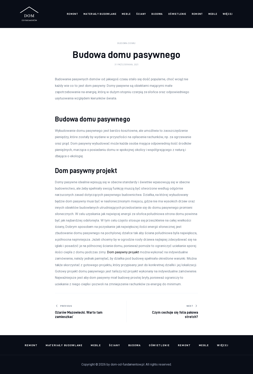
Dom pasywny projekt (123, 252)
